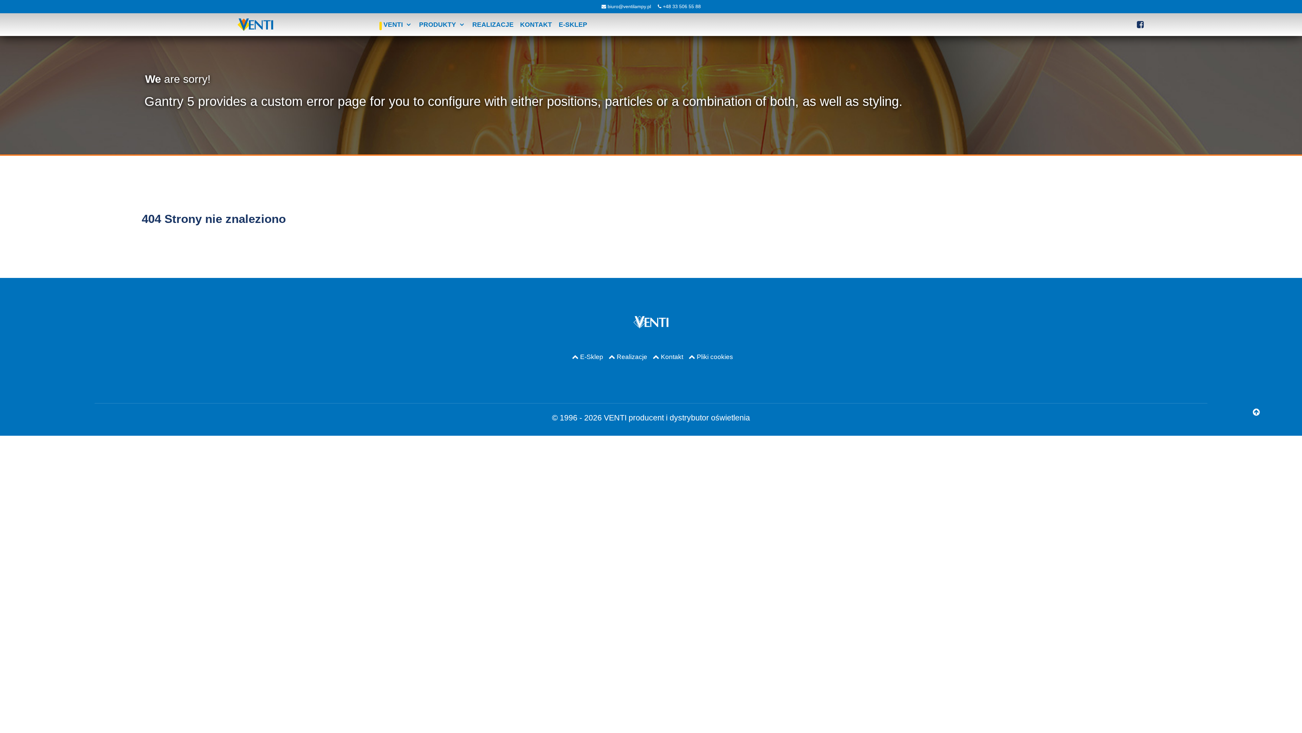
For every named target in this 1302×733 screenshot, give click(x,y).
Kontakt (672, 356)
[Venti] (255, 25)
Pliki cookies (715, 356)
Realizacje (632, 356)
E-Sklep (591, 356)
